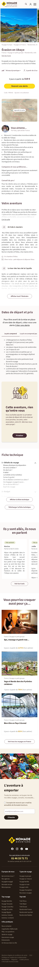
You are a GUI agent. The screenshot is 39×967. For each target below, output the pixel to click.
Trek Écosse (23, 907)
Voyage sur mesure (26, 879)
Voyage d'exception (26, 890)
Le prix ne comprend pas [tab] (28, 333)
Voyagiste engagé (7, 882)
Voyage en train (24, 884)
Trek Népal (23, 904)
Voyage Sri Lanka (7, 909)
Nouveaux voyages (26, 893)
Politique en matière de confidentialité (14, 957)
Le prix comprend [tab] (10, 333)
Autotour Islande (7, 915)
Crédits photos (24, 960)
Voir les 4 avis (19, 583)
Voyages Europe (7, 44)
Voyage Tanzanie (7, 904)
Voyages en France (20, 44)
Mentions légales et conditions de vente (14, 955)
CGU (30, 955)
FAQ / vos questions (8, 932)
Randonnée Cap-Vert (26, 912)
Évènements (6, 940)
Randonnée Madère (26, 915)
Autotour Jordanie (8, 918)
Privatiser (19, 435)
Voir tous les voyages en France (19, 741)
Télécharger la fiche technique (19, 507)
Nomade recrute (7, 884)
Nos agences (6, 879)
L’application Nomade (9, 929)
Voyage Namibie (7, 901)
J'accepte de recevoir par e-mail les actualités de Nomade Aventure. (18, 803)
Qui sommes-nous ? (8, 876)
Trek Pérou (23, 901)
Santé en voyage (7, 934)
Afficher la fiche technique (19, 499)
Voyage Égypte (6, 912)
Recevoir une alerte (19, 86)
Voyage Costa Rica (7, 907)
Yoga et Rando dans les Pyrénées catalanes (18, 683)
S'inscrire (11, 817)
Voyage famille (24, 882)
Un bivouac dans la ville (9, 943)
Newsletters (5, 960)
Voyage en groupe (25, 876)
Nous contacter (6, 926)
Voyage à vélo (24, 887)
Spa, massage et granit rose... (16, 639)
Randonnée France (26, 909)
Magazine (14, 960)
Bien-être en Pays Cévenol (15, 723)
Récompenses (6, 887)
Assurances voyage (8, 937)
